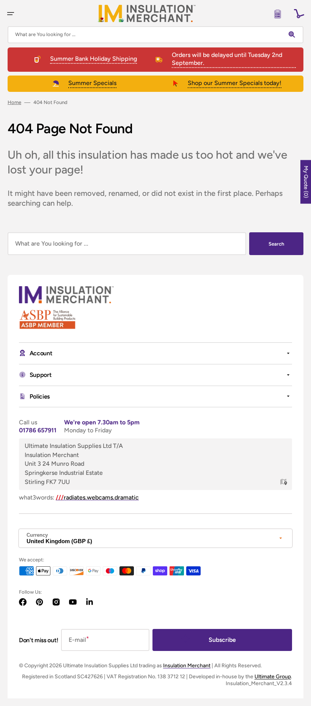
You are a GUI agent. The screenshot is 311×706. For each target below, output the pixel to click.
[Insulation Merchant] (146, 13)
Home (14, 102)
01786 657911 (38, 430)
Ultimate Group (272, 676)
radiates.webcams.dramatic (97, 497)
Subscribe (222, 639)
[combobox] (155, 34)
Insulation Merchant (186, 665)
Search (276, 244)
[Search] (293, 34)
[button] (10, 13)
